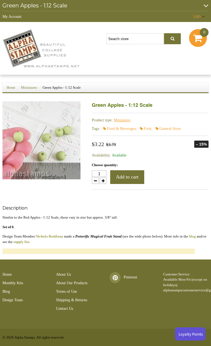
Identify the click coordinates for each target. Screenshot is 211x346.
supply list (21, 242)
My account (11, 17)
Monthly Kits (12, 283)
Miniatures (29, 87)
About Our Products (71, 283)
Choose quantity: (105, 165)
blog (192, 236)
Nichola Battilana (49, 236)
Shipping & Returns (71, 300)
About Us (63, 274)
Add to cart (127, 177)
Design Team (12, 300)
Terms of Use (66, 291)
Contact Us (64, 308)
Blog (6, 291)
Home (11, 87)
